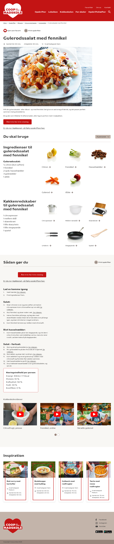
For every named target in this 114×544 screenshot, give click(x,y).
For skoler (81, 12)
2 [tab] (58, 435)
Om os (98, 7)
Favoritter (89, 7)
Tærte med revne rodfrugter (95, 484)
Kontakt (107, 7)
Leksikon (53, 12)
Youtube (102, 526)
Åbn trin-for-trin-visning (17, 122)
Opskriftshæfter (97, 12)
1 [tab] (55, 435)
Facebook (103, 520)
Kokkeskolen (66, 12)
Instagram (103, 523)
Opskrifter (40, 12)
